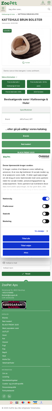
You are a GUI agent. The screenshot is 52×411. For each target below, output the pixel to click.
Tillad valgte (26, 245)
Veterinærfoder (8, 363)
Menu (3, 10)
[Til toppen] (26, 282)
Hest (4, 356)
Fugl (4, 345)
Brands (26, 136)
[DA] (9, 3)
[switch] (45, 206)
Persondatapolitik (9, 387)
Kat (3, 338)
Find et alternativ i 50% (13, 92)
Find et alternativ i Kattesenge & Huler (13, 84)
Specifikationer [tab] (26, 110)
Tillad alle (26, 238)
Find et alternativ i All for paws (38, 84)
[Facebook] (4, 396)
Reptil (4, 352)
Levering (5, 377)
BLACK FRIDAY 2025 (26, 152)
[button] (26, 47)
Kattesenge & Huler (8, 14)
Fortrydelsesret (8, 391)
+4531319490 (7, 293)
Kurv (49, 4)
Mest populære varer (10, 328)
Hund (4, 335)
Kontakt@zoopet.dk (10, 295)
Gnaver (5, 342)
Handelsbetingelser (10, 380)
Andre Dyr (6, 359)
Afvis (26, 253)
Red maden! (26, 144)
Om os (4, 373)
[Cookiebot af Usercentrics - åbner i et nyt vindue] (38, 156)
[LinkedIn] (9, 396)
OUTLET (5, 332)
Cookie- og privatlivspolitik (12, 384)
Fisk (3, 349)
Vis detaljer (39, 231)
